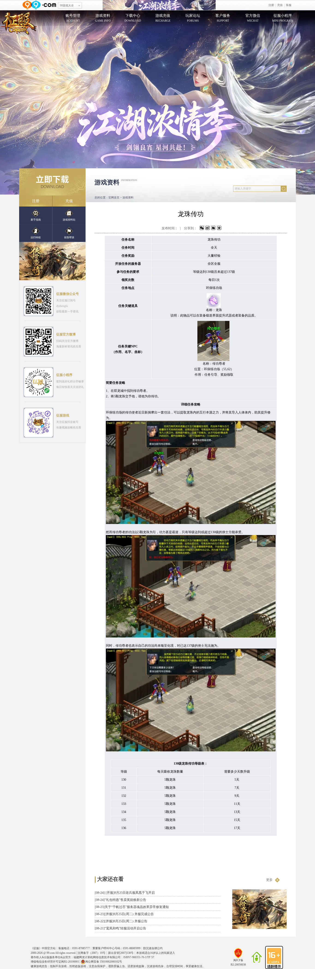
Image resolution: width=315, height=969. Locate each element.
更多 (269, 880)
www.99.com (39, 5)
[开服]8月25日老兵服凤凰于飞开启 (125, 892)
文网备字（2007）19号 (91, 952)
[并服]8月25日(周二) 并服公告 (121, 921)
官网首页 (113, 197)
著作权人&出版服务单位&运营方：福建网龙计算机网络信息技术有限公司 (76, 957)
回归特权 (36, 237)
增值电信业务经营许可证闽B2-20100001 (55, 961)
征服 (36, 948)
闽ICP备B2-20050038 (238, 962)
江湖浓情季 (159, 5)
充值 (280, 5)
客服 (288, 5)
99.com (51, 952)
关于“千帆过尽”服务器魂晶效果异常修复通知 (132, 907)
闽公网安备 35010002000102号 (103, 961)
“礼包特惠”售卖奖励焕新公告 (120, 900)
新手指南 (36, 219)
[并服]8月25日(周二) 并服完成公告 (124, 914)
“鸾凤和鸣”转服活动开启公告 (120, 928)
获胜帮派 (69, 237)
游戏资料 (128, 197)
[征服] (18, 22)
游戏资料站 (69, 219)
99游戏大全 (67, 5)
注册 (271, 5)
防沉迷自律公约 (153, 948)
